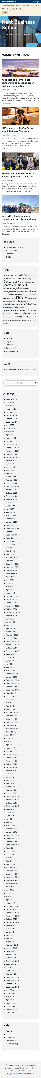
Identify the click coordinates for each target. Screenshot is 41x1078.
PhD (16, 307)
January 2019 (11, 677)
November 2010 (12, 980)
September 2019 (12, 651)
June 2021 (10, 583)
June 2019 (10, 661)
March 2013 (10, 903)
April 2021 (10, 590)
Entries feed (11, 345)
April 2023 (10, 512)
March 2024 (11, 477)
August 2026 (11, 399)
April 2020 (10, 629)
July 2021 (10, 580)
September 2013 (12, 884)
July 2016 (10, 774)
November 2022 (12, 528)
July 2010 (10, 990)
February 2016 (12, 790)
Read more (7, 103)
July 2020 (10, 619)
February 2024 (12, 480)
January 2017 (11, 754)
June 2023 (10, 506)
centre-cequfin (12, 285)
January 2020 (11, 638)
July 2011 (9, 968)
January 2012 (11, 948)
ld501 (5, 90)
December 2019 (12, 641)
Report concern (28, 1074)
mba (20, 304)
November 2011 (12, 955)
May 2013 (10, 897)
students (13, 317)
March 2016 (10, 787)
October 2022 (11, 532)
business (32, 275)
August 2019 (11, 654)
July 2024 (10, 464)
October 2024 (11, 454)
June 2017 (10, 738)
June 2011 (10, 971)
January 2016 (11, 793)
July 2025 (10, 425)
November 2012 (12, 916)
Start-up (20, 314)
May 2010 (10, 997)
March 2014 (10, 864)
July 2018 (10, 696)
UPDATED (28, 320)
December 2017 (12, 719)
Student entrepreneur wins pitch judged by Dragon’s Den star (19, 175)
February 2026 (12, 412)
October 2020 (11, 609)
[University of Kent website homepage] (9, 2)
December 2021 (12, 564)
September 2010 (12, 987)
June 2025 (10, 428)
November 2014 (12, 838)
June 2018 (10, 700)
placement (22, 307)
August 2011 (11, 964)
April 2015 (10, 822)
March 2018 (10, 709)
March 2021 (10, 593)
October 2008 (11, 1010)
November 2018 (12, 683)
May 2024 (10, 470)
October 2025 (11, 419)
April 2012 (10, 939)
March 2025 (11, 438)
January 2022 (11, 561)
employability (8, 292)
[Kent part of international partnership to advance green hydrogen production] (20, 71)
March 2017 (10, 748)
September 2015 (12, 806)
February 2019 (12, 674)
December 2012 (12, 913)
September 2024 (13, 457)
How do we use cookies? (14, 8)
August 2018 (11, 693)
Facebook (10, 254)
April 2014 (10, 861)
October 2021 (11, 570)
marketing (8, 304)
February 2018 (12, 712)
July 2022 (10, 541)
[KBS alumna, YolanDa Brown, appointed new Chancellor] (20, 120)
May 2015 (10, 819)
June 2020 (10, 622)
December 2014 (12, 835)
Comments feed (12, 348)
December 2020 (12, 603)
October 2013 (11, 880)
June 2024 (10, 467)
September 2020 (13, 612)
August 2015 (11, 809)
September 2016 (12, 767)
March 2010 (10, 1003)
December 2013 (12, 874)
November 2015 (12, 800)
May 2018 (10, 703)
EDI (27, 289)
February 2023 (12, 519)
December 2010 (12, 977)
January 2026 (11, 415)
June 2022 (10, 545)
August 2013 (11, 887)
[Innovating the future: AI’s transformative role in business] (20, 209)
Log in (8, 342)
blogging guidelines (14, 1074)
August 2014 (11, 848)
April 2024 (10, 474)
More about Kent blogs (19, 1071)
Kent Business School (18, 25)
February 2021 (12, 596)
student (27, 313)
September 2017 (12, 729)
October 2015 (11, 803)
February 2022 (12, 558)
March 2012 (10, 942)
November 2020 (12, 606)
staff (16, 314)
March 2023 (11, 516)
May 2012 (10, 935)
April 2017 (10, 745)
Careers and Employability (27, 282)
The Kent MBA (11, 251)
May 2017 (9, 742)
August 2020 (11, 616)
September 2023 (13, 496)
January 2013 (11, 909)
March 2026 (11, 409)
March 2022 (11, 554)
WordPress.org (12, 351)
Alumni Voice (9, 275)
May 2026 (10, 406)
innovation (25, 295)
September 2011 (12, 961)
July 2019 (10, 658)
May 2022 (10, 548)
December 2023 (12, 487)
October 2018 (11, 687)
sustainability (23, 317)
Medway (28, 304)
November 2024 (12, 451)
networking (12, 307)
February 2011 (11, 974)
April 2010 (10, 1000)
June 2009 (10, 1006)
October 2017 (11, 725)
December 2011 (12, 951)
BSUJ (26, 276)
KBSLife (21, 298)
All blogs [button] (36, 2)
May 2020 (10, 625)
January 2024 (11, 483)
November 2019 (12, 645)
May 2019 (10, 664)
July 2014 (10, 851)
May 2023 (10, 509)
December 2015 (12, 796)
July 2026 (10, 403)
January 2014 (11, 871)
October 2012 (11, 919)
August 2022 (11, 538)
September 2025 (13, 422)
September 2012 (12, 922)
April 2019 (10, 667)
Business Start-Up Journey (17, 278)
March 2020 (11, 632)
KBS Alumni (6, 298)
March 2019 (10, 670)
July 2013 (10, 890)
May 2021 (10, 587)
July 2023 (10, 503)
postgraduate (10, 310)
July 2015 (10, 813)
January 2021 (11, 599)
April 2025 (10, 435)
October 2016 (11, 764)
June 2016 (10, 777)
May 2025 (10, 432)
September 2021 (12, 574)
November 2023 (12, 490)
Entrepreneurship (22, 292)
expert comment (15, 295)
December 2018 (12, 680)
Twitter (9, 257)
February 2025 (12, 441)
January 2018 (11, 716)
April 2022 (10, 551)
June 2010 (10, 993)
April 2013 (10, 900)
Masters (15, 305)
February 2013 (12, 906)
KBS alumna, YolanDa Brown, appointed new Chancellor (18, 130)
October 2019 (11, 648)
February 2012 (12, 945)
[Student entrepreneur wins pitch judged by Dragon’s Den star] (20, 165)
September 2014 (12, 845)
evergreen (6, 295)
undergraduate (17, 320)
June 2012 (10, 932)
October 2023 (11, 493)
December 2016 (12, 758)
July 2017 (10, 735)
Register (9, 338)
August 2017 (11, 732)
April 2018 (10, 706)
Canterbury (11, 282)
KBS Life (13, 298)
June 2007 (10, 1013)
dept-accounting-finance (15, 287)
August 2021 (11, 577)
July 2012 (10, 929)
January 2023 (11, 522)
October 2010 (11, 984)
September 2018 (12, 690)
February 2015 (12, 829)
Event (33, 291)
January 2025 (11, 445)
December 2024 (12, 448)
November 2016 (12, 761)
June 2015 (10, 816)
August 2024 (11, 461)
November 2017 (12, 722)
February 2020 (12, 635)
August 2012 (11, 926)
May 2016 (10, 780)
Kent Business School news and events (21, 370)
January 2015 (11, 832)
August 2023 (11, 499)
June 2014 (10, 855)
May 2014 (10, 858)
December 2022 (12, 525)
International (33, 295)
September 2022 (13, 535)
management (25, 301)
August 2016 (11, 771)
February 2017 (12, 751)
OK (5, 13)
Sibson (11, 314)
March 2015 (10, 826)
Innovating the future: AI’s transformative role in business (19, 218)
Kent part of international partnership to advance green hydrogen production (18, 83)
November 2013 (12, 877)
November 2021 (12, 567)
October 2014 (11, 842)
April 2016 (10, 784)
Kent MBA (16, 301)
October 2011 (11, 958)
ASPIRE (21, 275)
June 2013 (10, 893)
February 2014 (12, 868)
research (24, 310)
